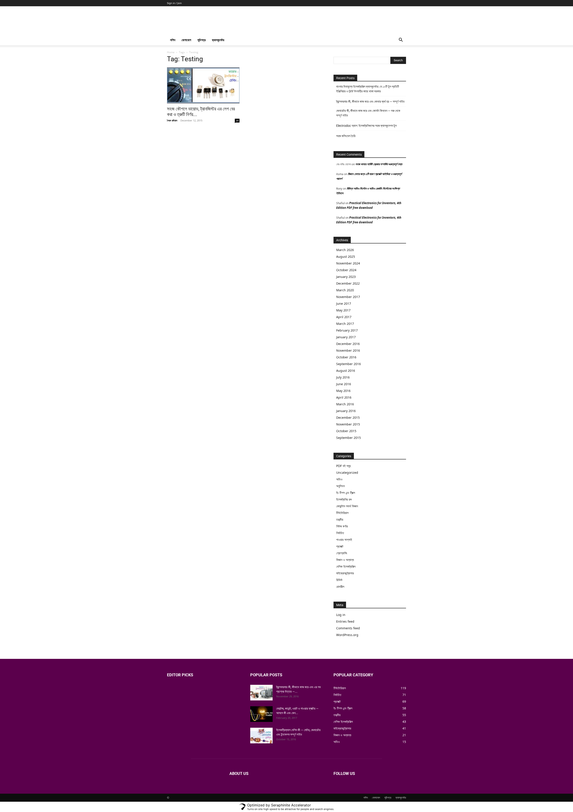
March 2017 (345, 323)
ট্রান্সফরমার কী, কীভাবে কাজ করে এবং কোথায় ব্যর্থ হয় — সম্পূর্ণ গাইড (370, 101)
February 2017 (347, 330)
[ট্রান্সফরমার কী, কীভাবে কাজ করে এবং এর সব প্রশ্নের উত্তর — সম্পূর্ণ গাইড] (261, 692)
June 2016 (343, 384)
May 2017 (343, 310)
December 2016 (348, 344)
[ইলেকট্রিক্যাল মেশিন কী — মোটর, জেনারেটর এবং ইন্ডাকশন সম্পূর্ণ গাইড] (261, 735)
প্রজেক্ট (339, 546)
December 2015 (348, 417)
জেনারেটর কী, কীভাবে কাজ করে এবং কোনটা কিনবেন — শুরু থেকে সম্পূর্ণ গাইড (368, 113)
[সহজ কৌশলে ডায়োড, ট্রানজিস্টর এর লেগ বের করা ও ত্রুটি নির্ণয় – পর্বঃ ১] (203, 85)
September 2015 (348, 438)
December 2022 (348, 283)
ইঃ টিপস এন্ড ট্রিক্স (345, 493)
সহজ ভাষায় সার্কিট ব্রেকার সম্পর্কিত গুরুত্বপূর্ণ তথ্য (378, 164)
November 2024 (348, 263)
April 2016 (343, 397)
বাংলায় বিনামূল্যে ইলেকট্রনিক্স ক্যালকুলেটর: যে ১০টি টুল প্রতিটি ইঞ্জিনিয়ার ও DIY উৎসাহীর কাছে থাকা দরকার (367, 89)
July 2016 (343, 377)
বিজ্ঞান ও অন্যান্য (345, 560)
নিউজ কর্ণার (342, 526)
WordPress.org (347, 635)
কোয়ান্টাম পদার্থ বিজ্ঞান (347, 506)
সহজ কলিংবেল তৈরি (345, 136)
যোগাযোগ (186, 40)
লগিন (172, 40)
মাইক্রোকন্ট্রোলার (345, 573)
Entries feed (345, 621)
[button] (400, 40)
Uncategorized (347, 472)
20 (237, 120)
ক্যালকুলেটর (218, 40)
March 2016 (345, 404)
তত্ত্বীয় (339, 519)
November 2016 (348, 350)
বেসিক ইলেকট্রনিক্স (345, 566)
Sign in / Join (174, 3)
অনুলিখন (340, 486)
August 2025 (345, 256)
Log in (340, 615)
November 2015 (348, 424)
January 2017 (346, 337)
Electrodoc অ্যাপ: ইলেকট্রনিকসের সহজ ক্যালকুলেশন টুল (366, 125)
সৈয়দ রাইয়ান (172, 120)
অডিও (339, 479)
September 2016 (348, 364)
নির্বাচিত (340, 533)
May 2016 (343, 391)
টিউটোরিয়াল (342, 513)
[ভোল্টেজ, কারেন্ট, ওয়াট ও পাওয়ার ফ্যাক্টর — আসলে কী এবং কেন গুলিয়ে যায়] (261, 714)
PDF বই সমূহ (343, 466)
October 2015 (346, 431)
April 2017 (343, 317)
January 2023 (346, 277)
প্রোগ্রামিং (341, 553)
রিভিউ (339, 580)
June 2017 (343, 303)
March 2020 (345, 290)
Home (171, 52)
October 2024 (346, 270)
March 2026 (345, 250)
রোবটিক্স (340, 586)
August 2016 (345, 370)
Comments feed (348, 628)
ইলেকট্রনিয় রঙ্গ (344, 499)
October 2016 (346, 357)
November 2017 (348, 297)
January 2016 (346, 411)
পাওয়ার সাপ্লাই (344, 539)
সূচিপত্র (201, 40)
